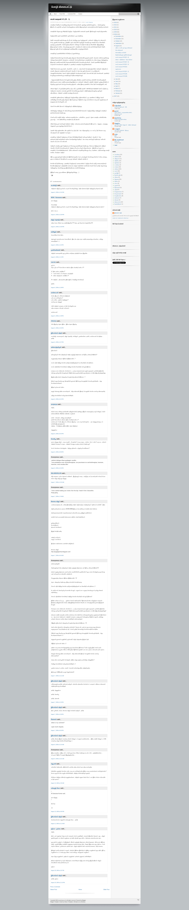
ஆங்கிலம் (116, 162)
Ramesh (54, 719)
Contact (80, 13)
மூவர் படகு (117, 141)
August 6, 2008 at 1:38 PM (57, 287)
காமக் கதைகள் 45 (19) (121, 73)
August (117, 45)
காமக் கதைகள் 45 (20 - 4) (122, 57)
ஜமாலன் (117, 111)
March (117, 88)
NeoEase (83, 901)
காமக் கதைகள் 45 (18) (121, 76)
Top (138, 899)
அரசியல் (116, 156)
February (117, 91)
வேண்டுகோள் (117, 204)
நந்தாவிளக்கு (118, 118)
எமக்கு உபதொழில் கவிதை (120, 119)
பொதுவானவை (118, 191)
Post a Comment (55, 887)
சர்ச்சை (116, 177)
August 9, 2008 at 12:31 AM (57, 758)
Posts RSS (62, 13)
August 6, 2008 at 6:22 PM (57, 399)
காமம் (87, 22)
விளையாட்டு (117, 202)
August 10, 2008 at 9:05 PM (57, 811)
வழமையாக (118, 69)
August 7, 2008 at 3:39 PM (57, 714)
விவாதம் (116, 200)
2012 (115, 25)
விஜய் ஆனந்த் (55, 220)
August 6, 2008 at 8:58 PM (57, 452)
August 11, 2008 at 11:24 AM (57, 823)
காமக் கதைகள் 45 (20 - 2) (122, 64)
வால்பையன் (54, 292)
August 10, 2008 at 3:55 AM (57, 783)
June (116, 81)
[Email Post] (51, 175)
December (118, 36)
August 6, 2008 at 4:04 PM (57, 328)
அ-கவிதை (117, 154)
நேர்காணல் (117, 187)
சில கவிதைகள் (119, 50)
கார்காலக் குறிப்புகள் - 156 (121, 107)
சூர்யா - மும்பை (56, 829)
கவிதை (116, 169)
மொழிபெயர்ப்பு (117, 196)
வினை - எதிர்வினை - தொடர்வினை (123, 59)
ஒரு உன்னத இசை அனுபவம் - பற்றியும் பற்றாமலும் (125, 124)
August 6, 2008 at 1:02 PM (57, 245)
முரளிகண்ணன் (55, 250)
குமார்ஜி (116, 173)
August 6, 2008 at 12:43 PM (57, 192)
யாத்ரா (116, 134)
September (118, 43)
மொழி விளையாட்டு (61, 6)
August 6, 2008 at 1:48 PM (57, 315)
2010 (115, 29)
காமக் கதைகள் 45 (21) (121, 66)
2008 (115, 34)
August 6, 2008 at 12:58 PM (57, 214)
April (116, 86)
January (117, 93)
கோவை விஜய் (55, 501)
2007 (115, 96)
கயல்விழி (54, 185)
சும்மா (115, 183)
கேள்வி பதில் (117, 175)
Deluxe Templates (68, 901)
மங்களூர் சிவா (55, 788)
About (55, 13)
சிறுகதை (91, 22)
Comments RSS (71, 13)
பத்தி (115, 189)
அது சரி (53, 764)
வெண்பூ (53, 439)
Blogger (84, 900)
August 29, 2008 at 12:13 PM (58, 882)
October (117, 41)
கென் (116, 145)
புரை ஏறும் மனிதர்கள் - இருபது (121, 130)
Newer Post (53, 889)
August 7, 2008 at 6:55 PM (57, 730)
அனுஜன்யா (117, 123)
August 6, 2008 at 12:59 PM (57, 226)
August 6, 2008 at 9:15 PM (57, 468)
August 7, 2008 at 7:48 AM (57, 496)
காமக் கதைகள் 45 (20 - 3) (122, 62)
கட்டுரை (116, 167)
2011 (115, 27)
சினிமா (116, 181)
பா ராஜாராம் (117, 129)
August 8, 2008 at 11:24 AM (57, 744)
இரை (116, 135)
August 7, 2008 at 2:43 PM (57, 702)
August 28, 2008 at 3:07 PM (57, 870)
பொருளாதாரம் (117, 193)
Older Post (106, 889)
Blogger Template (54, 901)
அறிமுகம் (116, 158)
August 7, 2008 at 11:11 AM (57, 675)
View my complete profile (120, 218)
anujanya (54, 404)
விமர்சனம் (116, 198)
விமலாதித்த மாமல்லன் (120, 52)
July (116, 79)
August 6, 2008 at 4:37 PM (57, 342)
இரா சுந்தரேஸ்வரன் (119, 139)
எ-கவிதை (116, 165)
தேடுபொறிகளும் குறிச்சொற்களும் (123, 55)
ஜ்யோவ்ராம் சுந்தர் (56, 333)
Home (50, 13)
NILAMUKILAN (56, 473)
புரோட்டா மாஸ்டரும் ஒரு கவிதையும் (123, 48)
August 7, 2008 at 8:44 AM (57, 555)
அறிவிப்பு (116, 160)
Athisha (53, 321)
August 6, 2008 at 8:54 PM (57, 433)
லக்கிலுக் (54, 232)
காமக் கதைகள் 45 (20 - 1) (60, 19)
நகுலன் (116, 185)
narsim (53, 262)
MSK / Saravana (56, 197)
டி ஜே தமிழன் (118, 105)
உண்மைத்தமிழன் (56, 347)
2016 (115, 22)
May (116, 83)
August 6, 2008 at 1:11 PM (57, 257)
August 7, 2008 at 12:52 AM (57, 482)
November (118, 38)
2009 (115, 32)
